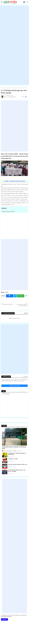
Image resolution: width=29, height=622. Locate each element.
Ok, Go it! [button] (4, 619)
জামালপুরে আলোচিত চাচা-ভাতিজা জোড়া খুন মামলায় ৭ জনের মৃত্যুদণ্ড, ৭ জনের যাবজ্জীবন (16, 470)
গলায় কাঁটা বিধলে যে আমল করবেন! (13, 458)
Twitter (15, 295)
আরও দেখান (26, 313)
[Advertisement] (14, 45)
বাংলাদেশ (4, 88)
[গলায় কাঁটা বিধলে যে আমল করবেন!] (4, 460)
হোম (1, 88)
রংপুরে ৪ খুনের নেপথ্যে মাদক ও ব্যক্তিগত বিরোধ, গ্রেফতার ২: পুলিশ (17, 464)
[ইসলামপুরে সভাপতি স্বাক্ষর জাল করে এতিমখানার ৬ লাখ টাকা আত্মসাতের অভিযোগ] (14, 437)
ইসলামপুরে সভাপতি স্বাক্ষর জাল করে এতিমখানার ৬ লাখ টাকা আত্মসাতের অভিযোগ (14, 447)
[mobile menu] (1, 2)
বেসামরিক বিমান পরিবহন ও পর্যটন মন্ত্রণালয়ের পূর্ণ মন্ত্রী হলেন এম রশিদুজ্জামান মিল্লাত (17, 454)
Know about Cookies (6, 616)
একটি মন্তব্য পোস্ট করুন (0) (14, 385)
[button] (27, 2)
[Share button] (26, 295)
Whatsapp (20, 295)
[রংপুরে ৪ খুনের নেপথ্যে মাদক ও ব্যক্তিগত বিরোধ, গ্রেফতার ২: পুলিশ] (4, 466)
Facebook (9, 295)
